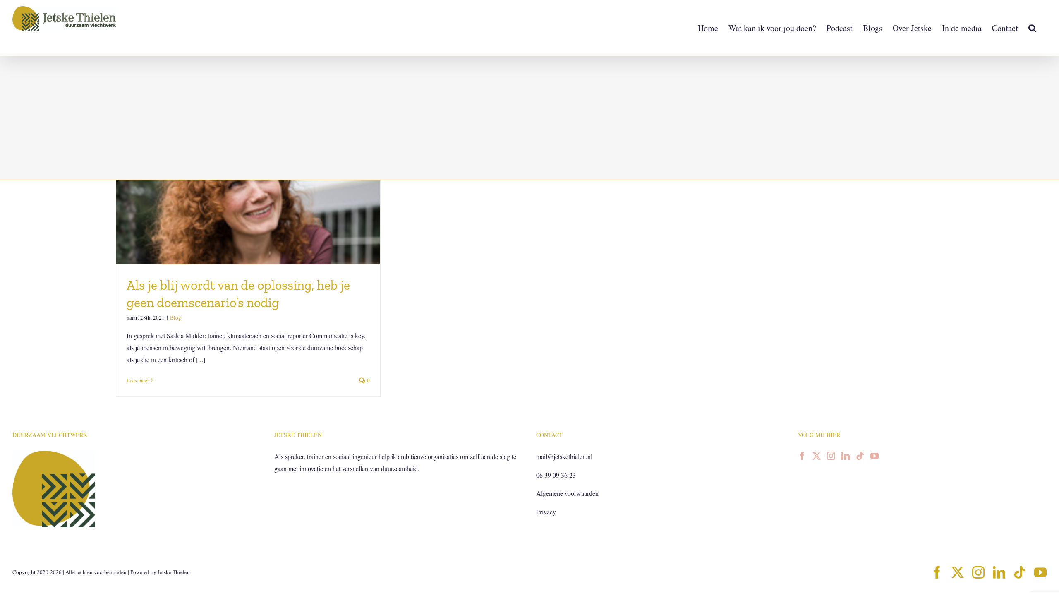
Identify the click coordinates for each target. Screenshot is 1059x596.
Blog (175, 317)
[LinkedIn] (845, 456)
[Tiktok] (860, 456)
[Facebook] (802, 456)
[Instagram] (831, 456)
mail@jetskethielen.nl (564, 456)
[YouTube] (874, 456)
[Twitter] (816, 456)
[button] (1032, 28)
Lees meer (138, 380)
